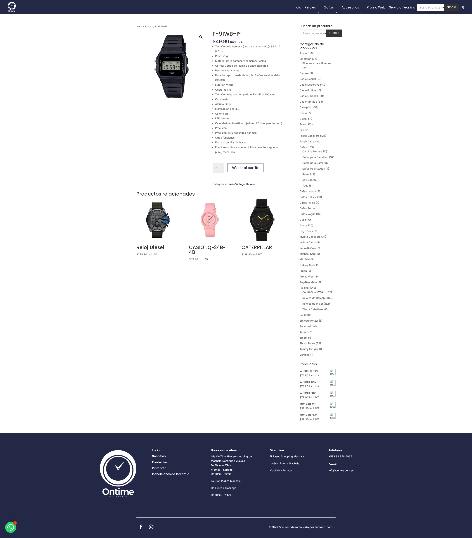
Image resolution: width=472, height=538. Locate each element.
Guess (303, 225)
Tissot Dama (307, 343)
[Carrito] (462, 7)
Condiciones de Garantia (170, 474)
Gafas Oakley (308, 197)
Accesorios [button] (350, 7)
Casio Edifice (308, 90)
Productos (160, 462)
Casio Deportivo (309, 84)
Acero (303, 53)
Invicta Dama (308, 242)
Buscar (452, 7)
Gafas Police (307, 202)
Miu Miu (305, 259)
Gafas (329, 7)
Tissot (303, 337)
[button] (201, 37)
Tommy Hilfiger (309, 349)
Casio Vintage (236, 184)
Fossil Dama (307, 141)
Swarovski (306, 326)
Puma (305, 174)
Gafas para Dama (313, 162)
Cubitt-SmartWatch (314, 292)
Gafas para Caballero (315, 157)
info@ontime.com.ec (341, 470)
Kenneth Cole (308, 248)
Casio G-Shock (309, 95)
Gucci (303, 219)
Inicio (297, 7)
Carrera (304, 73)
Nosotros (159, 456)
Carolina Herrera (312, 151)
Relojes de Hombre (314, 297)
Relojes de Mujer (312, 303)
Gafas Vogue (307, 213)
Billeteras (305, 58)
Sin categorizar (309, 320)
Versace (305, 354)
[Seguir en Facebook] (140, 527)
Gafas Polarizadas (313, 168)
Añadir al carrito (245, 167)
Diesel (303, 118)
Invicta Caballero (310, 236)
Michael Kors (308, 253)
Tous (305, 185)
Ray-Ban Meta (308, 282)
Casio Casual (308, 78)
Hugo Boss (306, 231)
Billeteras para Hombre (316, 63)
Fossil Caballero (309, 135)
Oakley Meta (307, 265)
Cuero (303, 113)
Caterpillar (306, 107)
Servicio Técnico (402, 7)
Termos (304, 332)
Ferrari (303, 124)
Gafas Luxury (308, 191)
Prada (303, 270)
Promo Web (376, 7)
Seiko (303, 314)
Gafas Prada (307, 208)
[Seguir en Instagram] (151, 527)
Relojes (310, 7)
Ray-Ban (307, 179)
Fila (302, 130)
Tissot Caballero (312, 309)
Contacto (159, 468)
